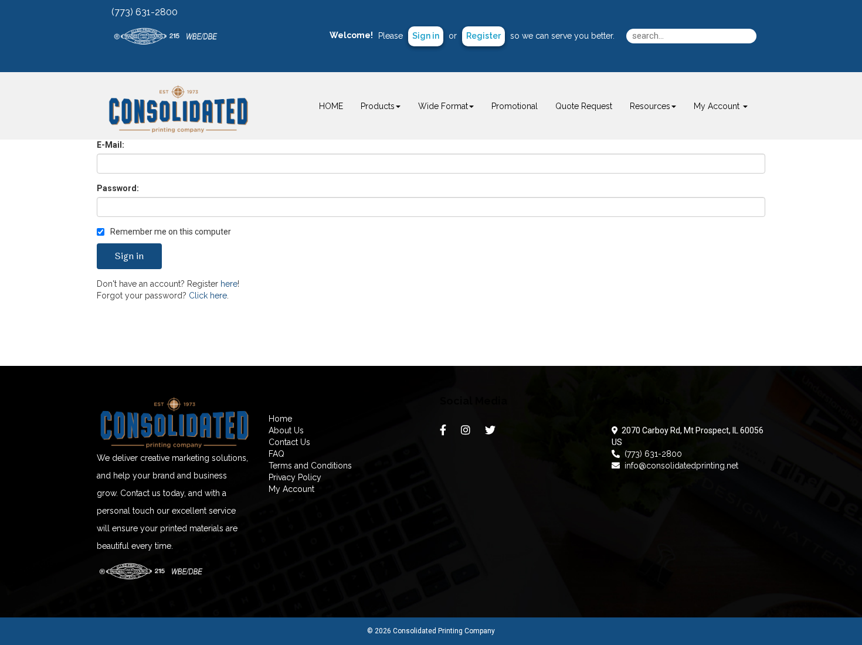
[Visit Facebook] (444, 432)
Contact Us (289, 442)
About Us (286, 430)
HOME (331, 106)
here (228, 283)
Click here (208, 295)
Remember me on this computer (169, 231)
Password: (118, 188)
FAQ (276, 454)
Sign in (425, 35)
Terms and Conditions (310, 465)
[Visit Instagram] (467, 432)
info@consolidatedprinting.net (679, 465)
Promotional (514, 106)
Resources (650, 106)
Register (483, 35)
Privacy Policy (295, 477)
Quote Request (583, 106)
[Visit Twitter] (491, 432)
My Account (291, 489)
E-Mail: (110, 145)
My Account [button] (718, 106)
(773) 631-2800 (651, 454)
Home (280, 418)
